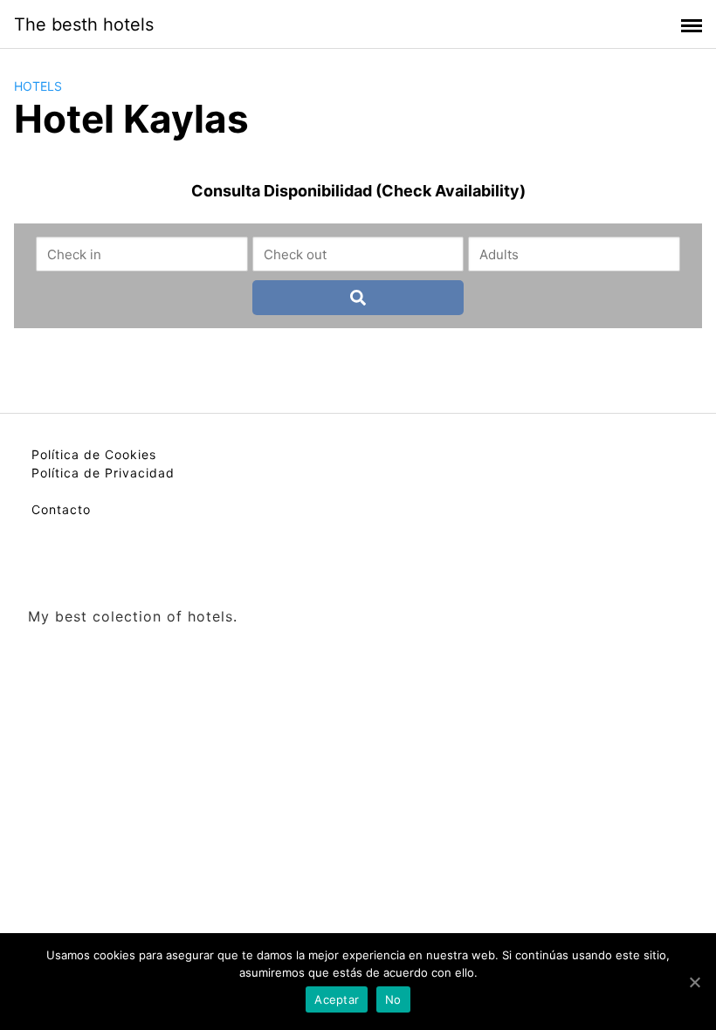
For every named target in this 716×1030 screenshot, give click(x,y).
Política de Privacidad (103, 472)
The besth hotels (84, 24)
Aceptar (336, 999)
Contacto (61, 509)
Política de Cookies (93, 454)
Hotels (38, 86)
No (393, 999)
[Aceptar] (694, 982)
